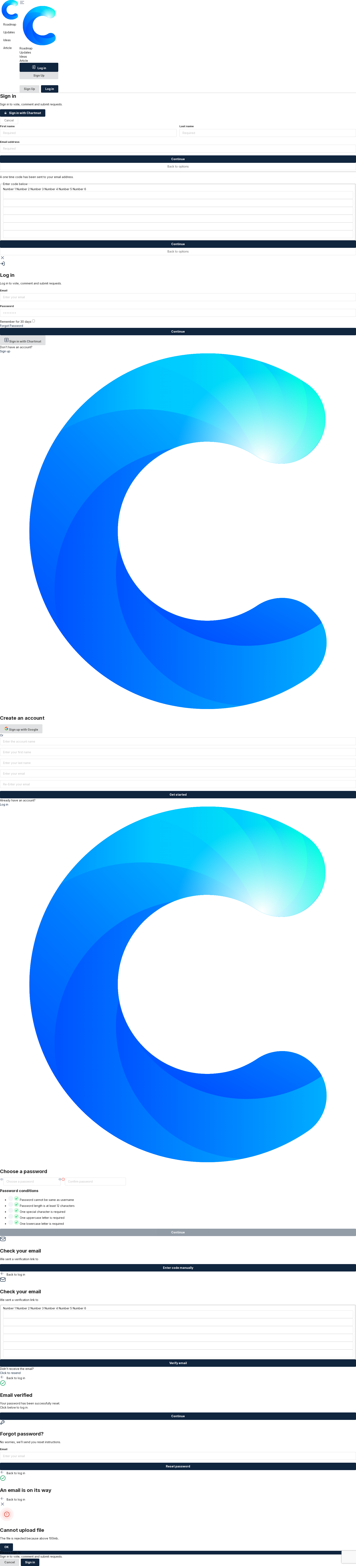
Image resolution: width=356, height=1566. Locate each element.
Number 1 (9, 189)
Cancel (9, 120)
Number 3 (37, 189)
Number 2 (23, 189)
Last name (186, 126)
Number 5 (65, 189)
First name (7, 126)
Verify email (178, 1363)
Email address (10, 141)
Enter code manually (178, 1267)
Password (7, 306)
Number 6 (79, 189)
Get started (178, 794)
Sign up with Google (23, 729)
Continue (178, 159)
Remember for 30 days (16, 321)
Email (3, 290)
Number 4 (51, 189)
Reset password (178, 1466)
